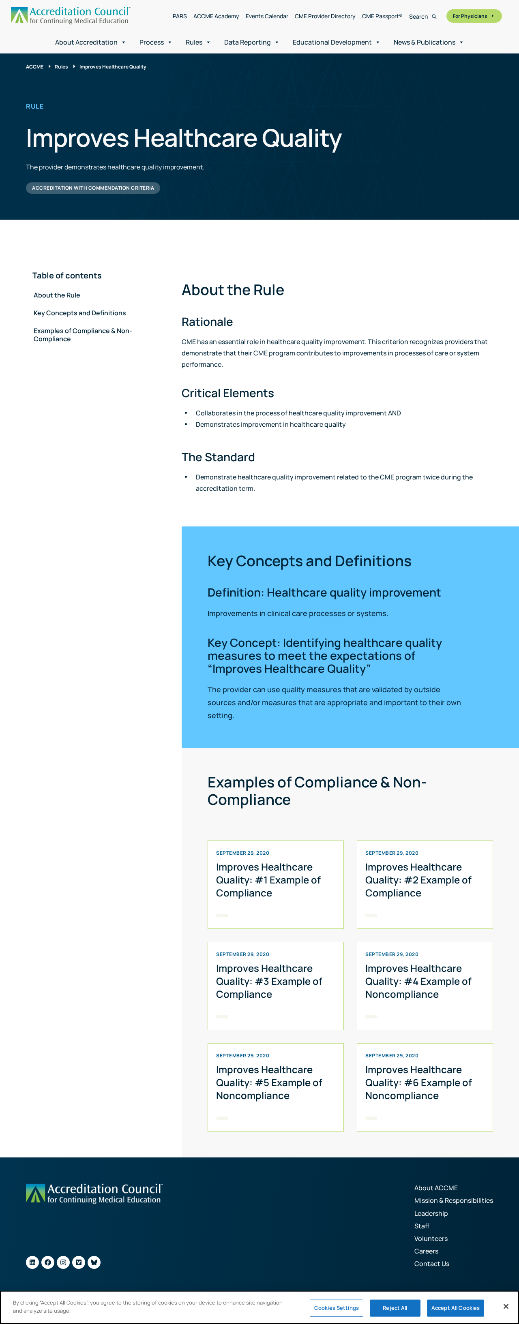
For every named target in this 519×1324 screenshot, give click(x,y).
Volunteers (431, 1238)
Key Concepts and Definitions (80, 312)
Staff (421, 1225)
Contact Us (431, 1263)
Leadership (431, 1213)
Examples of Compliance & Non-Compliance (83, 334)
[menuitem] (179, 16)
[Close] (506, 1306)
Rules (194, 42)
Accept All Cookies (455, 1307)
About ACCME (436, 1187)
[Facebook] (47, 1262)
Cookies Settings (336, 1307)
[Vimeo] (78, 1262)
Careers (426, 1251)
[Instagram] (63, 1262)
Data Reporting (247, 42)
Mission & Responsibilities (453, 1200)
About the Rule (57, 295)
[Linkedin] (32, 1262)
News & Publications (424, 42)
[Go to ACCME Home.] (71, 15)
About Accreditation (86, 42)
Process (151, 42)
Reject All (395, 1307)
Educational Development (332, 42)
